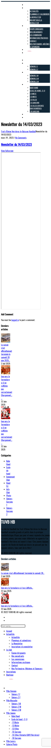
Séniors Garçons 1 (9, 501)
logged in (15, 320)
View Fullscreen (7, 150)
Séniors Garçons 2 (9, 511)
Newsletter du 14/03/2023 (16, 144)
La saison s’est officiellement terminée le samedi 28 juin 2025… (6, 352)
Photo (8, 495)
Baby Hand (8, 463)
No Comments (21, 137)
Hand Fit (8, 484)
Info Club (8, 491)
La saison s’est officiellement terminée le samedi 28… (22, 573)
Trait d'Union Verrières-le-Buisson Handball (18, 131)
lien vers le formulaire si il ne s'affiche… (17, 587)
